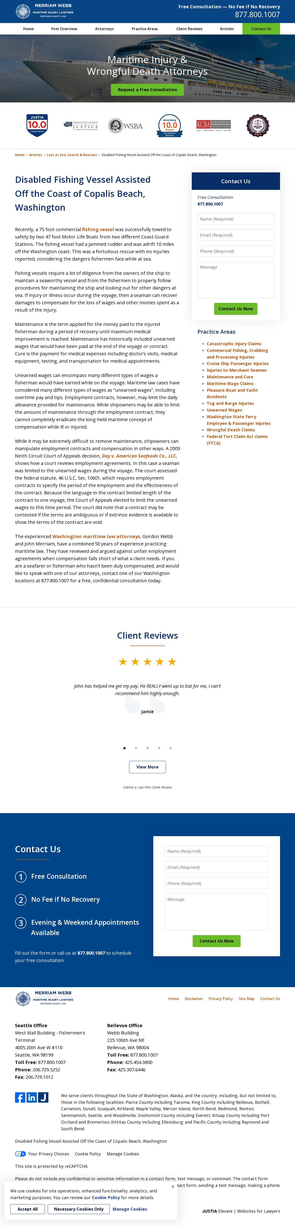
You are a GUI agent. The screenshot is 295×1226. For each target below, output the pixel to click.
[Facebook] (20, 1097)
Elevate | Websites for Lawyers (241, 1211)
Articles (227, 28)
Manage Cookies (123, 1153)
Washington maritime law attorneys (96, 536)
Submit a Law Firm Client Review (147, 787)
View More (147, 767)
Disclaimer (194, 998)
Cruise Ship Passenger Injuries (237, 363)
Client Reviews (189, 28)
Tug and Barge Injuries (230, 403)
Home (28, 28)
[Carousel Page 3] (147, 748)
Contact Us (261, 28)
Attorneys (104, 28)
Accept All (28, 1209)
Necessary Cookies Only (78, 1209)
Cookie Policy (88, 1153)
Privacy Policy (221, 998)
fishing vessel (98, 229)
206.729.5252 (46, 1070)
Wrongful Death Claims (231, 429)
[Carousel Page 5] (170, 748)
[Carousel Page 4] (159, 748)
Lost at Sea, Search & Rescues (72, 155)
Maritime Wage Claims (230, 383)
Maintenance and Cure (230, 377)
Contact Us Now (236, 308)
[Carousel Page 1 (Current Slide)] (124, 748)
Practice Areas (145, 28)
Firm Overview (64, 28)
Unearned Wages (224, 410)
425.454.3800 (138, 1062)
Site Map (246, 998)
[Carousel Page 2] (136, 748)
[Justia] (43, 1097)
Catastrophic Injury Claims (234, 343)
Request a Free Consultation (147, 89)
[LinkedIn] (32, 1097)
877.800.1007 (257, 14)
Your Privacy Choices (48, 1153)
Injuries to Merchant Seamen (237, 370)
